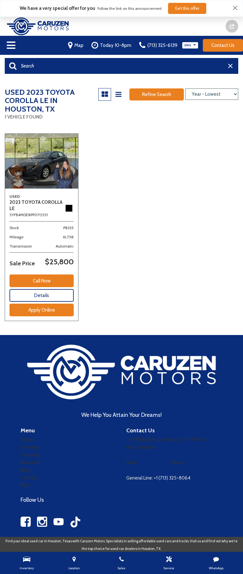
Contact (29, 477)
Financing (30, 455)
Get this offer (187, 8)
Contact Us (222, 45)
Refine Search (156, 94)
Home (27, 439)
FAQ (25, 485)
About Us (30, 462)
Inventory (30, 447)
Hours (178, 462)
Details (41, 295)
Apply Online (41, 310)
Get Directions (141, 447)
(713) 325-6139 (155, 462)
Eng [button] (188, 45)
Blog (25, 470)
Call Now (42, 281)
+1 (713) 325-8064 (172, 478)
